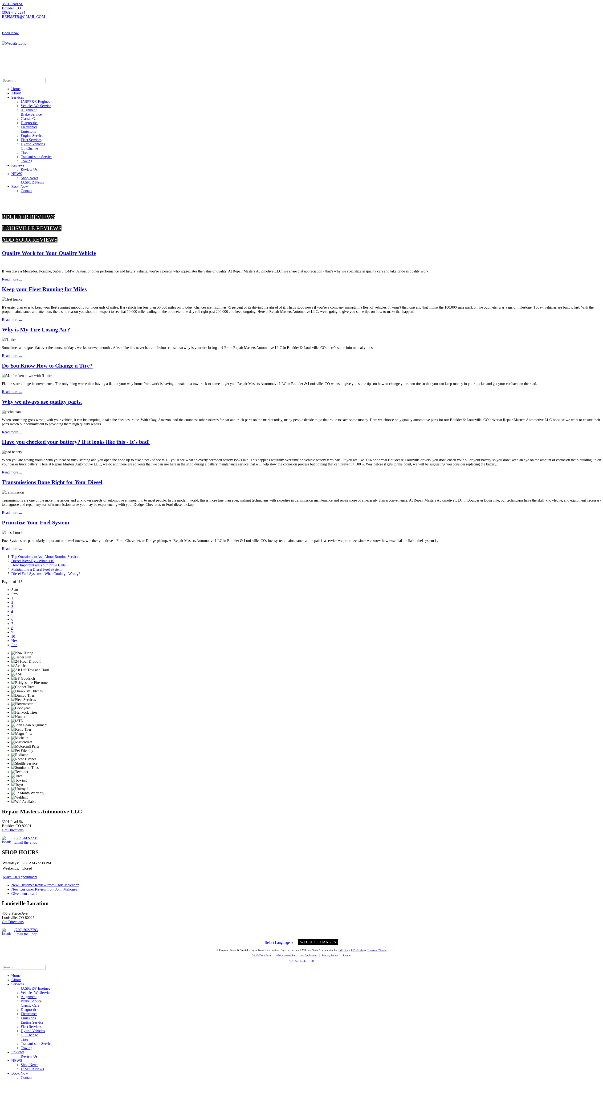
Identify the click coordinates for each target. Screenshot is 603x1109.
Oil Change (29, 148)
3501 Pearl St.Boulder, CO (12, 6)
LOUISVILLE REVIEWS (31, 228)
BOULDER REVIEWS (28, 217)
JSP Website (357, 950)
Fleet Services (31, 140)
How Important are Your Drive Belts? (39, 565)
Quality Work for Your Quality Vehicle (49, 253)
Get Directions (13, 830)
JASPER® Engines (35, 102)
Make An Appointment (20, 877)
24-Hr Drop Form (262, 955)
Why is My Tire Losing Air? (36, 329)
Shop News (29, 178)
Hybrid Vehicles (33, 144)
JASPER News (32, 182)
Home (15, 89)
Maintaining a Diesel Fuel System (36, 569)
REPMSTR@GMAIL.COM (23, 17)
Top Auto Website (377, 950)
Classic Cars (30, 119)
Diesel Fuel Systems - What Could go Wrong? (45, 574)
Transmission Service (36, 157)
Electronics (29, 127)
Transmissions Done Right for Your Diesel (52, 482)
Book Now (10, 33)
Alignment (29, 110)
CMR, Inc (343, 950)
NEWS (16, 174)
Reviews (17, 165)
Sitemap (346, 955)
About (16, 93)
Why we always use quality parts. (42, 402)
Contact (26, 191)
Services (17, 97)
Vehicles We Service (36, 106)
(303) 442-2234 (13, 12)
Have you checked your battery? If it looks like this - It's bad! (76, 442)
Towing (26, 161)
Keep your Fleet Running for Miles (44, 289)
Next (15, 641)
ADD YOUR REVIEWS (29, 240)
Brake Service (31, 114)
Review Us (29, 169)
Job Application (308, 955)
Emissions (28, 131)
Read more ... (12, 279)
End (14, 645)
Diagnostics (29, 123)
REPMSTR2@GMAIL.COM (578, 64)
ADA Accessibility (286, 955)
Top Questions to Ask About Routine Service (44, 557)
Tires (24, 153)
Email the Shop (25, 842)
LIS (312, 960)
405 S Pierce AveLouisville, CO (588, 53)
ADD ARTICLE (297, 960)
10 (13, 636)
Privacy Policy (330, 955)
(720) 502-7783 (589, 60)
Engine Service (32, 136)
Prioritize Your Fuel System (35, 522)
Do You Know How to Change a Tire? (47, 366)
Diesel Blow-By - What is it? (32, 561)
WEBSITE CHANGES (318, 942)
